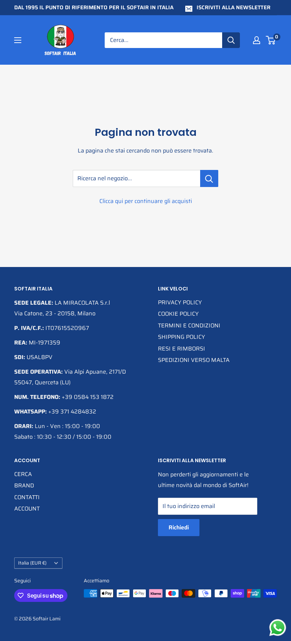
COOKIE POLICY (178, 313)
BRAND (24, 485)
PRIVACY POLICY (180, 302)
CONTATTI (27, 497)
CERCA (23, 474)
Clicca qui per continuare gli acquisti (145, 201)
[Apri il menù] (17, 40)
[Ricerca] (231, 40)
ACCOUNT (27, 508)
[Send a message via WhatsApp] (277, 627)
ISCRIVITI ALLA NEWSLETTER (233, 7)
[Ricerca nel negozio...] (209, 178)
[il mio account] (256, 40)
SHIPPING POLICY (181, 336)
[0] (271, 40)
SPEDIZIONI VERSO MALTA (194, 360)
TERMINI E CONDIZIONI (189, 325)
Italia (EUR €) (32, 563)
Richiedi (179, 527)
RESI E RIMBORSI (181, 348)
